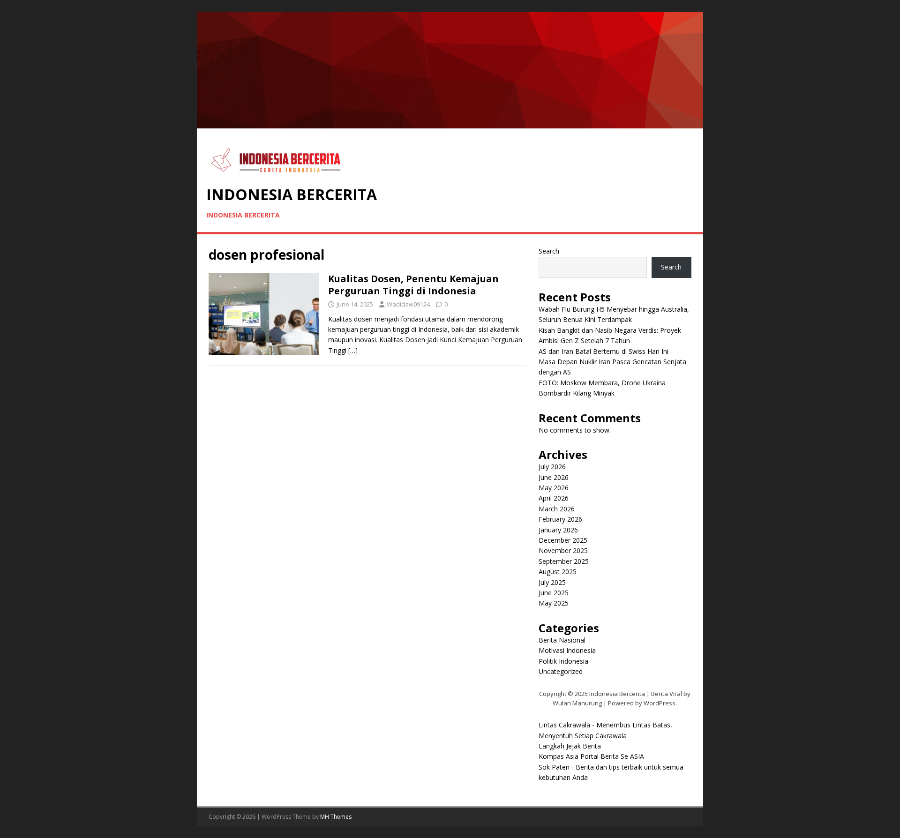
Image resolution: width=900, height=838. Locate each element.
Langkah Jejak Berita (570, 745)
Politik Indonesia (563, 661)
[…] (353, 350)
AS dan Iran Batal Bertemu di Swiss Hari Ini (603, 351)
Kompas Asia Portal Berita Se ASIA (591, 756)
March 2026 (557, 508)
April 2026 (554, 498)
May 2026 (554, 487)
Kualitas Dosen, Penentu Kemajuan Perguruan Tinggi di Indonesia (413, 284)
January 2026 (558, 529)
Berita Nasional (562, 640)
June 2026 (554, 477)
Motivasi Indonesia (567, 650)
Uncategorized (561, 671)
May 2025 (554, 603)
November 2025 (563, 550)
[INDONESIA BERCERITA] (450, 123)
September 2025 (564, 561)
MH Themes (336, 817)
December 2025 (563, 540)
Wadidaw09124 (408, 304)
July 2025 (552, 582)
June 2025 (554, 592)
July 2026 (552, 466)
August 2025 (558, 571)
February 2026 (560, 519)
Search (549, 251)
